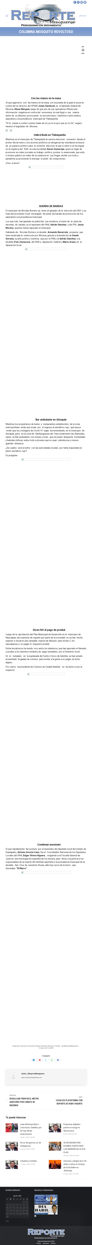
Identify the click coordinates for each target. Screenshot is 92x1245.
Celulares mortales (28, 1161)
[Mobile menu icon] (7, 15)
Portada (57, 1046)
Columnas (23, 1046)
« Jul (7, 1221)
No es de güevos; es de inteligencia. (30, 1144)
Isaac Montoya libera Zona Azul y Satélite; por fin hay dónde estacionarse (31, 1129)
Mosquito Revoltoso (47, 1046)
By (70, 1046)
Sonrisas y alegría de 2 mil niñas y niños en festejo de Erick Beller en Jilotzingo (74, 1166)
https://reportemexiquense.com (31, 1077)
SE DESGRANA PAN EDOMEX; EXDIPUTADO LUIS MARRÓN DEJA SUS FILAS (74, 1147)
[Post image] (12, 1127)
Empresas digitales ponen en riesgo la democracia (71, 1127)
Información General (33, 1046)
